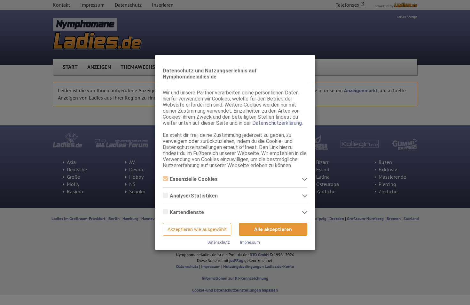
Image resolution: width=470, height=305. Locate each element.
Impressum (250, 242)
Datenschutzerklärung (277, 123)
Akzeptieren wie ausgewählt (197, 229)
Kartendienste (187, 212)
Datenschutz (219, 242)
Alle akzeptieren (273, 229)
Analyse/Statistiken (194, 196)
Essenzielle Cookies (194, 179)
